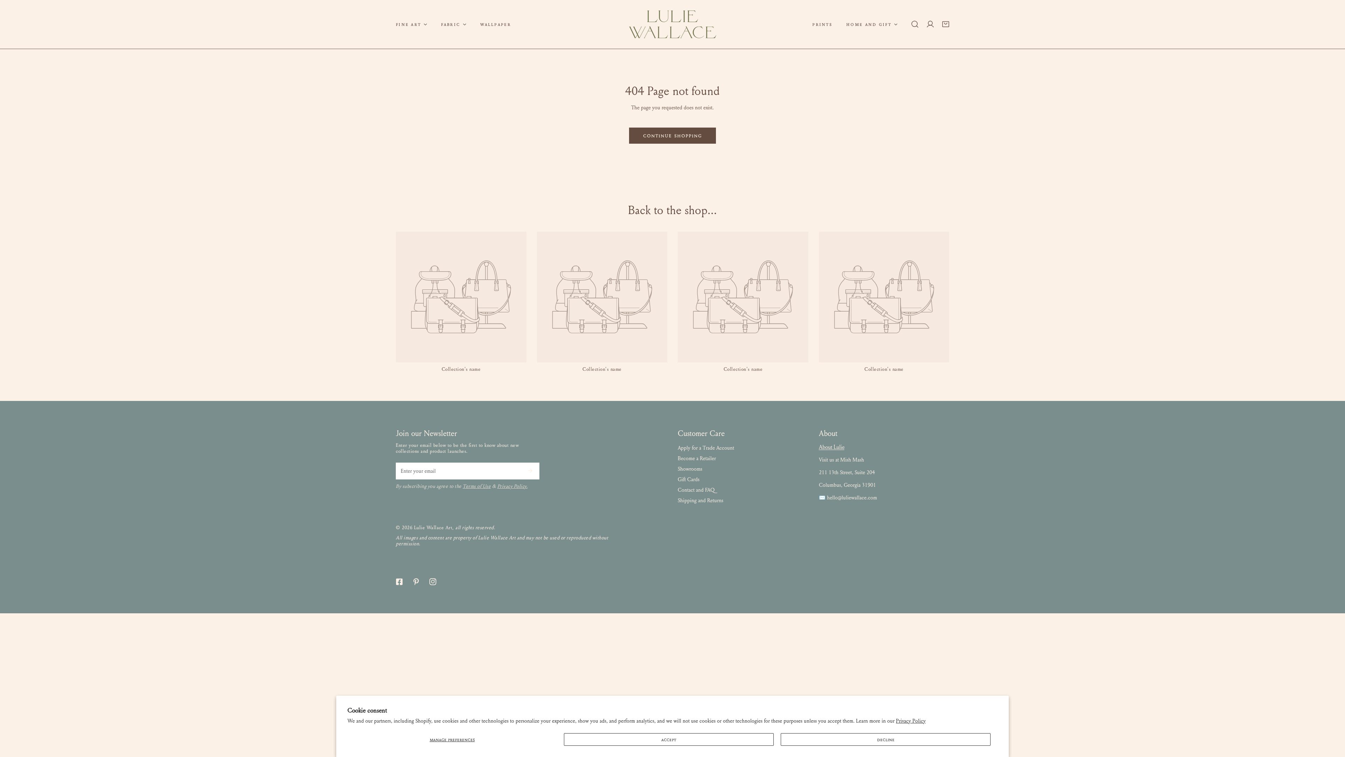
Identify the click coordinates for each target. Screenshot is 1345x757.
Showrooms (690, 469)
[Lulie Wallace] (672, 24)
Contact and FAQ (696, 490)
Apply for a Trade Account (706, 448)
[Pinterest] (416, 582)
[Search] (915, 24)
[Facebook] (399, 582)
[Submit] (530, 471)
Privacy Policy (911, 721)
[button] (411, 24)
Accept (668, 739)
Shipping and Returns (700, 500)
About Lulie (831, 447)
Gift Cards (688, 479)
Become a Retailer (697, 458)
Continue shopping (672, 135)
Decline (886, 739)
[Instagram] (433, 582)
